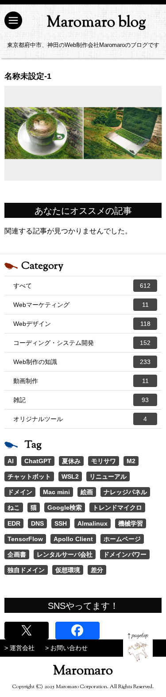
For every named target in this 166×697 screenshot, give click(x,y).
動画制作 (81, 380)
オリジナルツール (80, 418)
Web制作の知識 (82, 361)
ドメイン (20, 492)
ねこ (14, 507)
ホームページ (122, 538)
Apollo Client (73, 538)
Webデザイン (82, 323)
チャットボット (29, 476)
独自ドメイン (26, 569)
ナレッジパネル (125, 492)
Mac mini (56, 492)
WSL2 (70, 476)
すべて (82, 285)
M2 (131, 461)
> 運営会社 (19, 647)
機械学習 (130, 523)
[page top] (138, 647)
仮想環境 (67, 569)
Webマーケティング (81, 304)
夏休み (71, 461)
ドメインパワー (125, 554)
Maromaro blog (96, 23)
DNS (37, 523)
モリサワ (103, 461)
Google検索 (64, 507)
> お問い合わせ (66, 647)
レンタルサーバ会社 (65, 554)
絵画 (87, 492)
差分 (97, 569)
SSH (60, 523)
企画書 (17, 554)
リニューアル (108, 476)
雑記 (81, 399)
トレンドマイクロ (117, 507)
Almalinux (92, 523)
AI (11, 461)
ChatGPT (37, 461)
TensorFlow (25, 538)
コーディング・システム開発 (82, 342)
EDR (14, 523)
